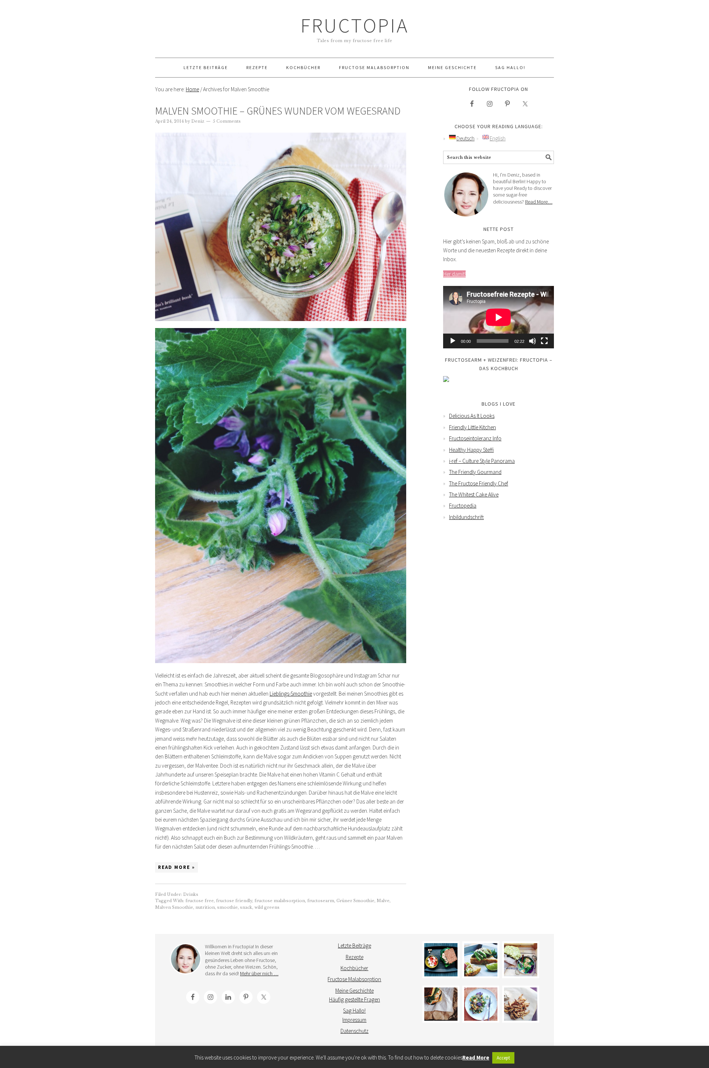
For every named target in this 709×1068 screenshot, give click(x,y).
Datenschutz (354, 1030)
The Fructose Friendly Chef (478, 483)
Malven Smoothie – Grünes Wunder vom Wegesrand (278, 110)
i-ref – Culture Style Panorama (482, 460)
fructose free (199, 900)
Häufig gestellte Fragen (354, 999)
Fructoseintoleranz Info (475, 438)
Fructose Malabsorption (354, 979)
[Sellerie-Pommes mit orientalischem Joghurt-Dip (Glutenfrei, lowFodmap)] (520, 1004)
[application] (498, 317)
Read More (475, 1057)
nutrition (205, 907)
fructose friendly (234, 900)
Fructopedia (462, 505)
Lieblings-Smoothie (291, 693)
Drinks (190, 894)
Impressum (354, 1019)
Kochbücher (354, 968)
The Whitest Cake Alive (474, 494)
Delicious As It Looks (471, 415)
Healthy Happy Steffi (471, 449)
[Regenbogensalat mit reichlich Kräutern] (480, 1004)
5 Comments (227, 121)
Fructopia (355, 25)
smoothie (227, 907)
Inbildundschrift (466, 517)
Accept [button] (503, 1058)
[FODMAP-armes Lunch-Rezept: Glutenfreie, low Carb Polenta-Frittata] (480, 959)
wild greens (267, 907)
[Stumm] (532, 341)
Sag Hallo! (354, 1010)
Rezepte (354, 956)
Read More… (538, 201)
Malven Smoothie (174, 907)
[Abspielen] (452, 341)
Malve (383, 900)
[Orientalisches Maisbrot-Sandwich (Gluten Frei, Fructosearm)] (441, 1004)
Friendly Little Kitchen (472, 427)
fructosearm (320, 900)
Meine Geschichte (354, 990)
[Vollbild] (544, 341)
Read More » (176, 867)
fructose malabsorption (279, 900)
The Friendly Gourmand (475, 471)
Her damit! (454, 273)
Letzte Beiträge (354, 945)
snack (246, 907)
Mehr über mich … (259, 973)
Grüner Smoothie (355, 900)
